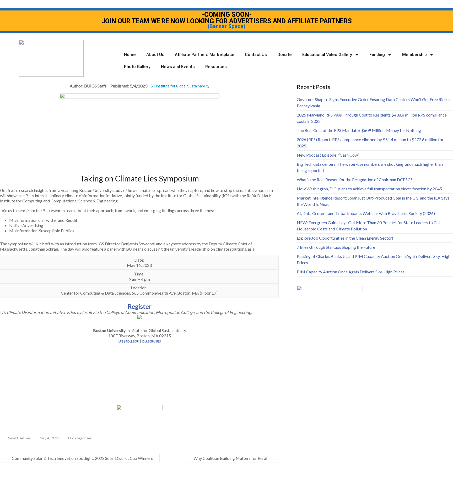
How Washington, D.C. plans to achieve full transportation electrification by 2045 (369, 188)
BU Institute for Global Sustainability (179, 86)
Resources (216, 66)
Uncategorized (80, 438)
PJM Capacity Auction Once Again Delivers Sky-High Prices (351, 271)
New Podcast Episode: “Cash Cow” (328, 154)
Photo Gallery (137, 66)
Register (140, 306)
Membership (414, 54)
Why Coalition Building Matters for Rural (232, 458)
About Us (155, 54)
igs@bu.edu (128, 340)
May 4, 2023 (49, 438)
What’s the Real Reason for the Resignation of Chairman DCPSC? (354, 179)
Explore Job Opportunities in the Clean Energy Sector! (345, 237)
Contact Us (256, 54)
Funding (377, 54)
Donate (284, 54)
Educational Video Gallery (327, 54)
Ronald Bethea (19, 438)
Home (130, 54)
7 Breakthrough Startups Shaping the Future (336, 247)
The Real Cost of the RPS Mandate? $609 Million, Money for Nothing (359, 130)
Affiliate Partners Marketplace (204, 54)
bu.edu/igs (151, 340)
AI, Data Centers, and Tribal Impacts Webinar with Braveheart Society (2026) (366, 213)
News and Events (178, 66)
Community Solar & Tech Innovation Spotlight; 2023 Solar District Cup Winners (80, 458)
